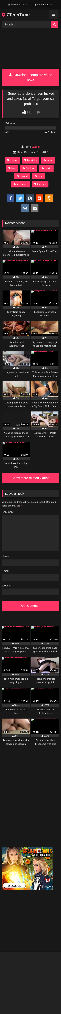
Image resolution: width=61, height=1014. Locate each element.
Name (6, 556)
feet (13, 168)
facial (49, 160)
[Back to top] (50, 1004)
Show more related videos (30, 478)
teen (40, 176)
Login (35, 4)
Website (7, 585)
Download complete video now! (32, 77)
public (48, 168)
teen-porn (22, 184)
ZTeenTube (17, 14)
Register (47, 4)
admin (36, 146)
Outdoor (30, 168)
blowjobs (32, 160)
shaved (24, 176)
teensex (41, 184)
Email (6, 571)
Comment (7, 512)
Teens (14, 160)
